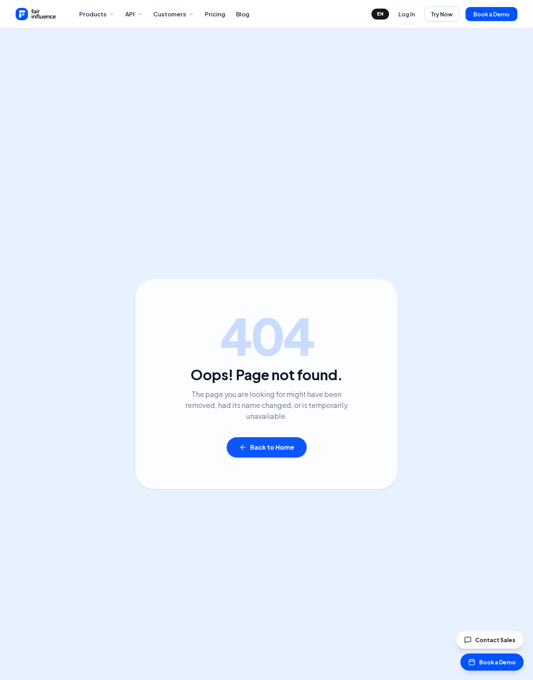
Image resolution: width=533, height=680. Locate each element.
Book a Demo (491, 14)
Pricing (215, 14)
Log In (406, 14)
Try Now (442, 14)
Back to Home (272, 447)
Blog (242, 14)
